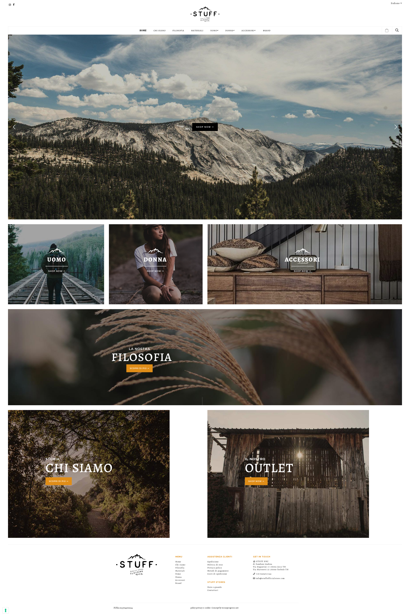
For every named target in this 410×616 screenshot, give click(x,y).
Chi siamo (159, 30)
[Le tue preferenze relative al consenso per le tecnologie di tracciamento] (6, 610)
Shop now (255, 481)
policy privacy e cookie (201, 607)
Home (143, 30)
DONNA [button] (229, 30)
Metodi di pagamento (218, 571)
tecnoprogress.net (230, 607)
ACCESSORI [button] (248, 30)
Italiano (395, 3)
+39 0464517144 (263, 574)
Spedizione (213, 561)
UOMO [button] (213, 30)
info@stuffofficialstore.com (270, 578)
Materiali (197, 30)
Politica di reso (215, 564)
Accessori (180, 580)
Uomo (178, 574)
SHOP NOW (204, 127)
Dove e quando (214, 587)
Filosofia (178, 30)
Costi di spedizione (217, 574)
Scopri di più (138, 368)
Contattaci (212, 590)
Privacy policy (214, 568)
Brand (267, 30)
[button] (387, 30)
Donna (178, 577)
